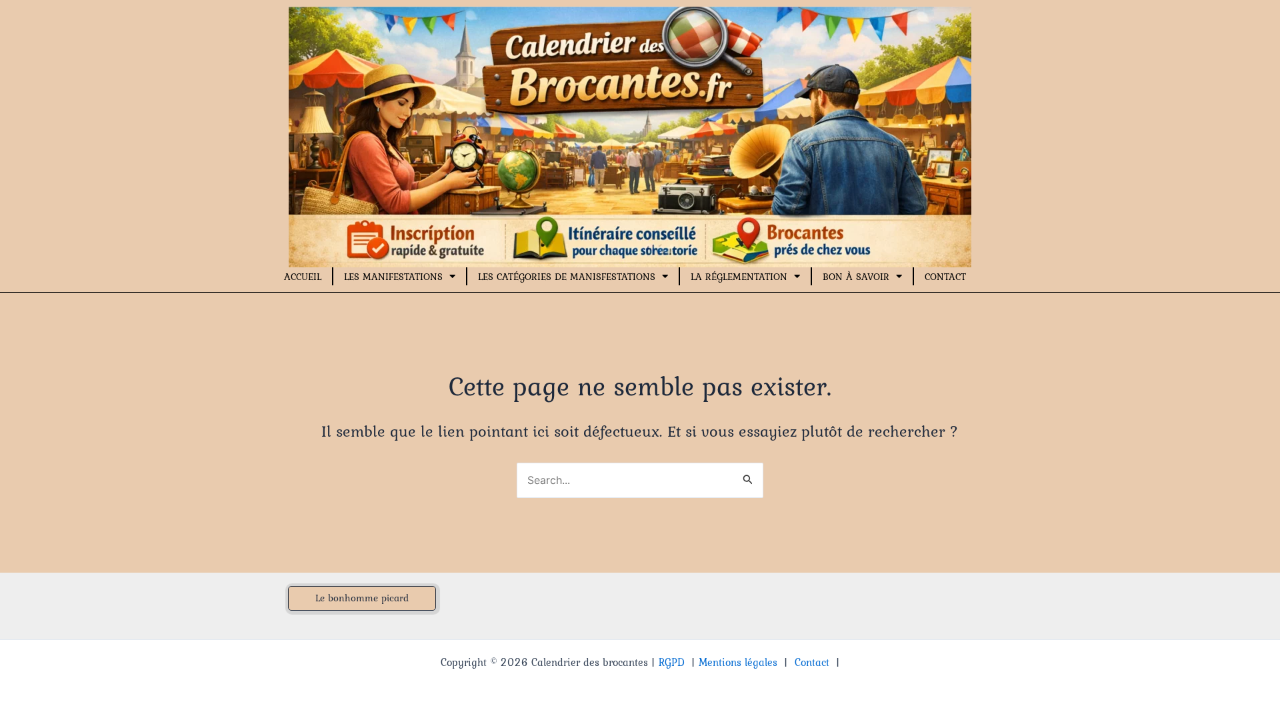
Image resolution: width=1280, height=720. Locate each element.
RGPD (672, 662)
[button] (362, 598)
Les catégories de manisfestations (566, 276)
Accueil (302, 276)
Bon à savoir (856, 276)
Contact (945, 276)
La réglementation (739, 276)
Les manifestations (393, 276)
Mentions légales (738, 662)
